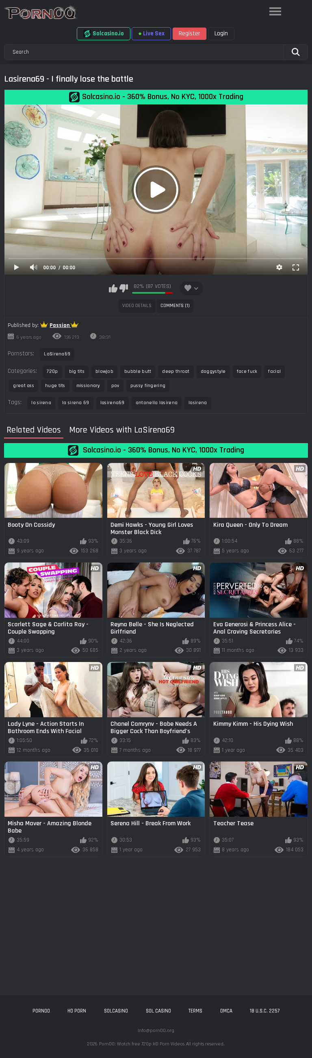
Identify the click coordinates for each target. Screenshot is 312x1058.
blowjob (104, 371)
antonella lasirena (157, 403)
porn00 (41, 1011)
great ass (23, 386)
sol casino (158, 1011)
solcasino (116, 1011)
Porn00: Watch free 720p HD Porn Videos (141, 1044)
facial (274, 371)
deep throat (175, 371)
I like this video (113, 288)
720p (52, 371)
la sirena (41, 403)
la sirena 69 (75, 403)
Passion (60, 325)
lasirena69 (112, 403)
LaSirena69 (57, 354)
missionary (88, 386)
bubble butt (137, 371)
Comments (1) (175, 306)
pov (115, 386)
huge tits (55, 386)
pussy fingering (148, 386)
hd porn (76, 1011)
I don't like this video (123, 288)
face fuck (247, 371)
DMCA (226, 1011)
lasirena (197, 403)
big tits (76, 371)
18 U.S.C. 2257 (265, 1011)
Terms (195, 1011)
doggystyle (213, 371)
